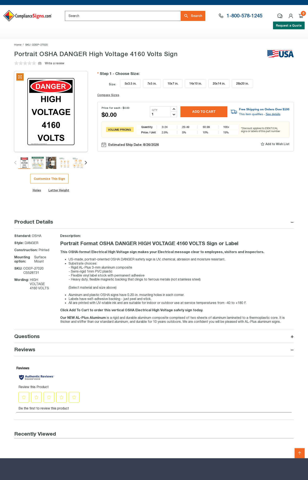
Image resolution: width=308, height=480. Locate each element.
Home (17, 44)
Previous (15, 163)
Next (86, 163)
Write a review (54, 63)
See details (273, 114)
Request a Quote (289, 25)
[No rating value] (26, 63)
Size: (112, 84)
